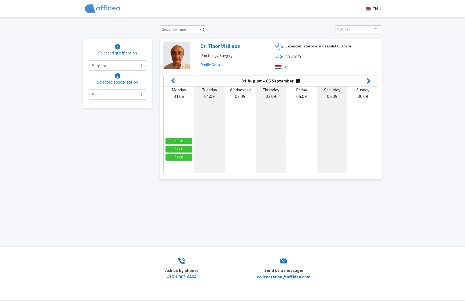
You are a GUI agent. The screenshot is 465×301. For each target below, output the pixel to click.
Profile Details (211, 65)
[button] (358, 29)
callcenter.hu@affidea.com (284, 277)
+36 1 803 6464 (181, 277)
